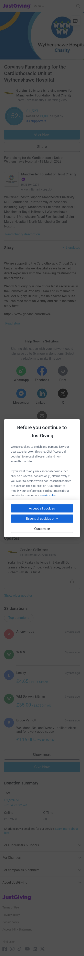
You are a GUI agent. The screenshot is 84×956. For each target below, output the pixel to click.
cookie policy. (48, 495)
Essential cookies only (42, 518)
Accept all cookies (42, 508)
